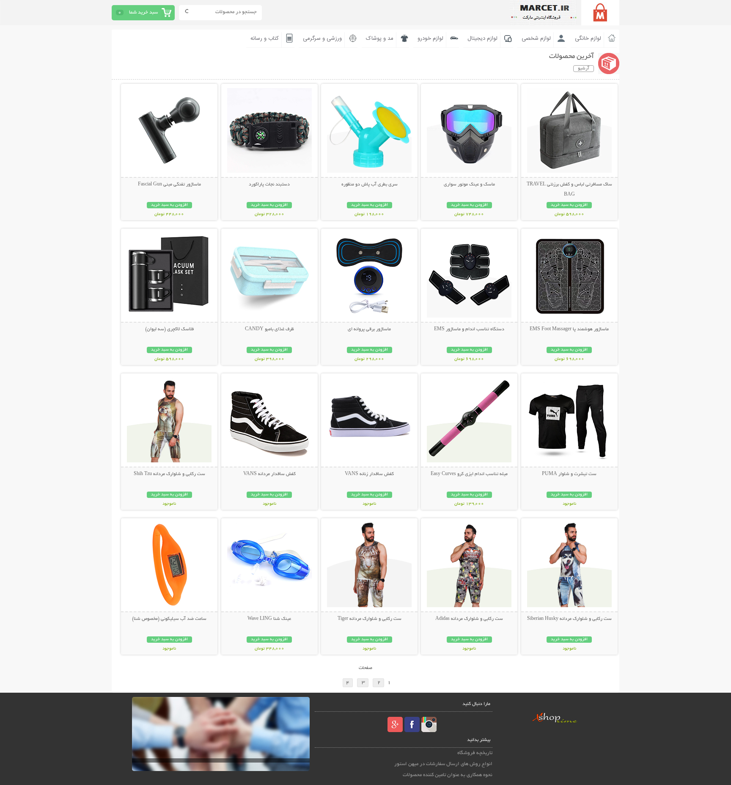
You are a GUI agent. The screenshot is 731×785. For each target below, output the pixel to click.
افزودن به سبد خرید (569, 205)
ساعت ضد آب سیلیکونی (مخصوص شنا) (169, 619)
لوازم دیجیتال (482, 38)
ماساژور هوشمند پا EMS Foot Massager (569, 329)
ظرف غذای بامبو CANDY (269, 329)
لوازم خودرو (430, 38)
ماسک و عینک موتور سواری (469, 184)
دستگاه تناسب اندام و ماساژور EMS (469, 329)
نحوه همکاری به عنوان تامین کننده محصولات (447, 775)
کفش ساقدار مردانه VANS (269, 474)
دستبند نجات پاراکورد (269, 184)
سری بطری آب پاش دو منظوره (369, 184)
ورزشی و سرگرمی (322, 38)
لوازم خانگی (588, 38)
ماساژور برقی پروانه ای (369, 329)
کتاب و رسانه (264, 38)
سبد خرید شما (143, 12)
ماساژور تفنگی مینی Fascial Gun (169, 184)
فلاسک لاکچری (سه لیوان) (169, 329)
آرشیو (583, 68)
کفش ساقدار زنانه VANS (369, 474)
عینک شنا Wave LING (269, 619)
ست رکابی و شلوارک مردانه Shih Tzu (169, 474)
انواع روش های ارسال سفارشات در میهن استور (443, 764)
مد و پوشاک (379, 38)
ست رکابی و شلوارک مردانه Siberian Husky (569, 619)
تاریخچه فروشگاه (474, 753)
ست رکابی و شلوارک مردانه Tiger (369, 619)
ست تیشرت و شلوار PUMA (569, 474)
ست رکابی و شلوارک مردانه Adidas (469, 619)
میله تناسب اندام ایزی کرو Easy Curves (469, 474)
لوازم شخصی (536, 38)
